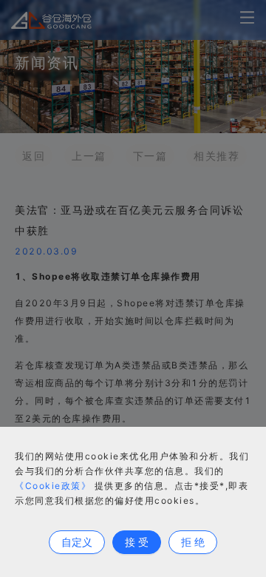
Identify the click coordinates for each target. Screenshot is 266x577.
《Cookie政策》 (53, 485)
